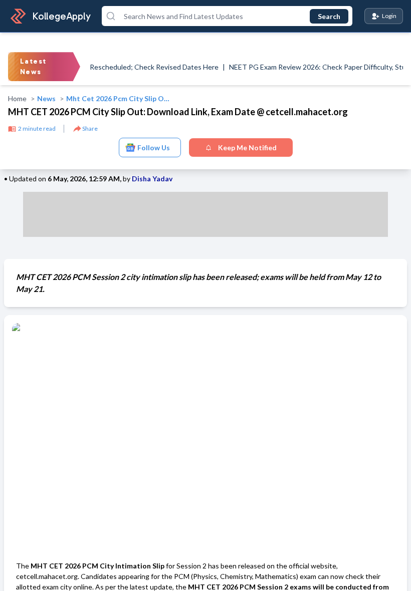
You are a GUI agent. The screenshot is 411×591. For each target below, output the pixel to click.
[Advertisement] (205, 214)
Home (17, 98)
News (46, 98)
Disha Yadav (152, 178)
